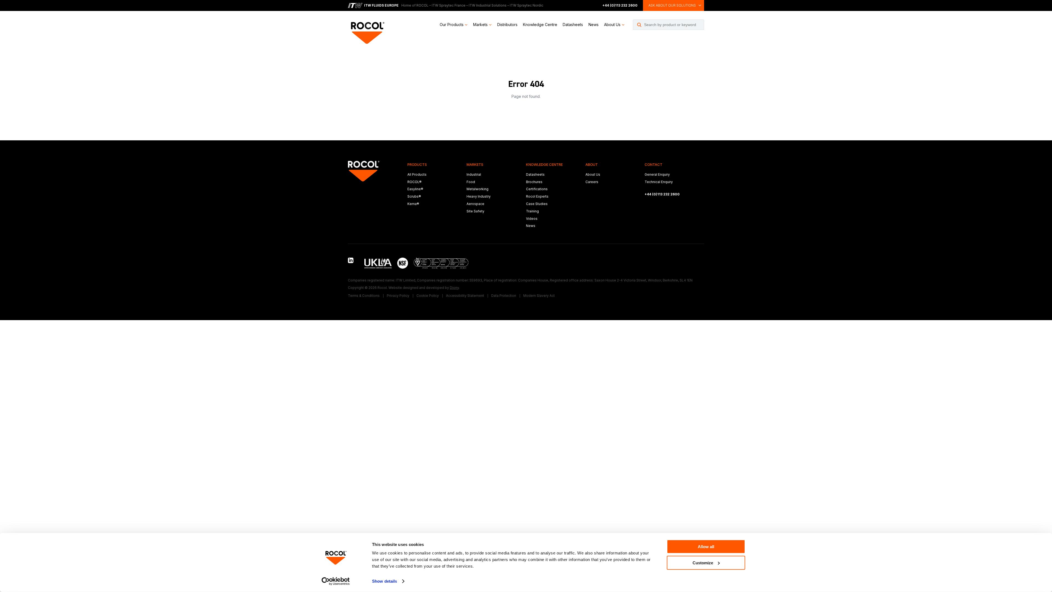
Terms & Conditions (364, 296)
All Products (417, 174)
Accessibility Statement (465, 296)
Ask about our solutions (672, 5)
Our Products (452, 24)
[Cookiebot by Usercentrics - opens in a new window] (336, 581)
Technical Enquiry (659, 182)
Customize (703, 562)
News (593, 24)
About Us (612, 24)
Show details (384, 581)
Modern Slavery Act (539, 296)
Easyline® (415, 189)
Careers (591, 182)
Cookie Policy (427, 296)
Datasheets (573, 24)
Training (532, 211)
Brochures (534, 182)
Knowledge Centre (540, 24)
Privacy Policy (398, 296)
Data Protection (503, 296)
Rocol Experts (537, 196)
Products (417, 164)
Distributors (507, 24)
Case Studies (537, 204)
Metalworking (477, 189)
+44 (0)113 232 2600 (620, 5)
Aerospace (475, 204)
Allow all (706, 546)
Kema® (413, 204)
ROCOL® (414, 182)
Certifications (537, 189)
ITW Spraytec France (448, 5)
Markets (480, 24)
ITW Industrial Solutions (488, 5)
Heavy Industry (479, 196)
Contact (653, 164)
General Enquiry (657, 174)
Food (471, 182)
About (591, 164)
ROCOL (422, 5)
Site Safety (475, 211)
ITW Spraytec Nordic (526, 5)
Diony (454, 288)
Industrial (474, 174)
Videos (532, 219)
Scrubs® (414, 196)
